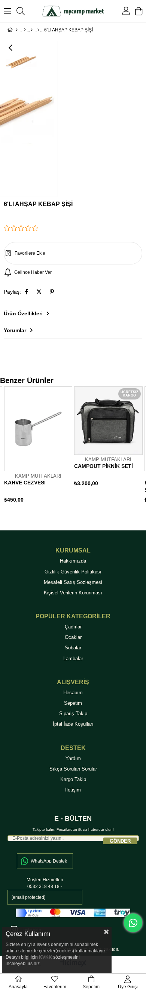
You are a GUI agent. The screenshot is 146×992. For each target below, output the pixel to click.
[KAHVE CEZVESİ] (38, 429)
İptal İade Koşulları (73, 724)
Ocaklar (73, 637)
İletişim (73, 790)
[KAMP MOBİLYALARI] (32, 29)
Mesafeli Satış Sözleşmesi (73, 582)
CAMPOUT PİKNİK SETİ (103, 466)
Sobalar (73, 647)
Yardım (73, 758)
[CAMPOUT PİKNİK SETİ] (108, 420)
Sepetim (73, 703)
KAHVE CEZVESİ (25, 483)
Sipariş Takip (73, 713)
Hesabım (73, 692)
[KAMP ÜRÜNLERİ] (25, 29)
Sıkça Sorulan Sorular (73, 769)
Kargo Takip (73, 779)
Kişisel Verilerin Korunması (73, 592)
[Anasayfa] (17, 29)
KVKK (45, 957)
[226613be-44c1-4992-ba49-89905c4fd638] (73, 913)
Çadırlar (73, 627)
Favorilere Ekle (66, 470)
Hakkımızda (73, 561)
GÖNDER (120, 841)
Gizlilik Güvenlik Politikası (73, 572)
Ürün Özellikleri (23, 313)
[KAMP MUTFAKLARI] (38, 29)
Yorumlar (15, 330)
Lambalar (73, 658)
